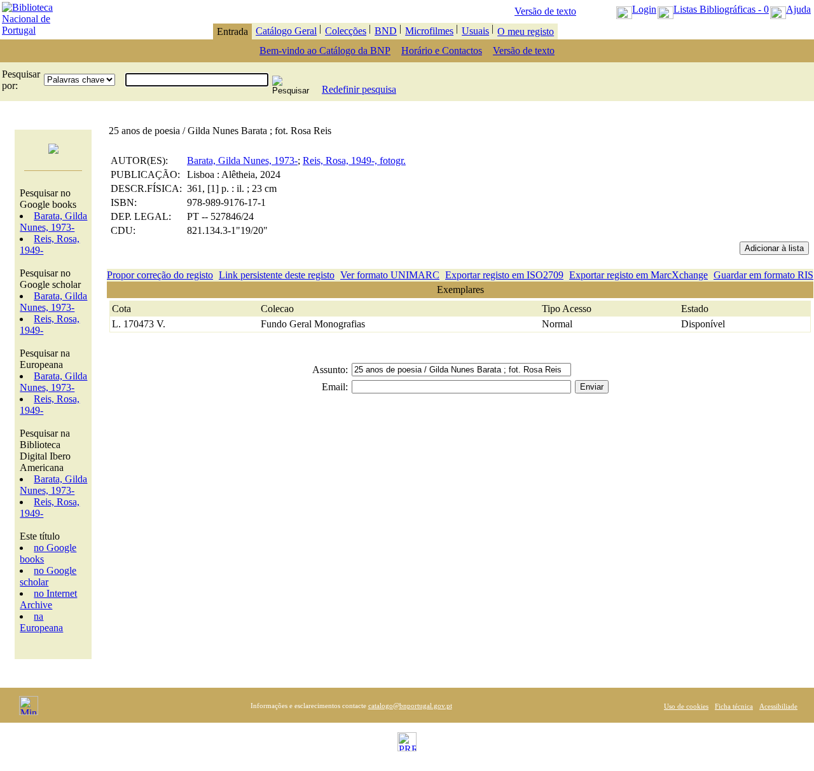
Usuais (475, 30)
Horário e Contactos (441, 50)
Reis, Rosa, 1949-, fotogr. (354, 160)
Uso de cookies (686, 706)
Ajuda (798, 9)
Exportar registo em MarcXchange (638, 275)
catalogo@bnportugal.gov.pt (410, 705)
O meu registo (525, 31)
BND (386, 30)
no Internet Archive (48, 599)
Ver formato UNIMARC (389, 275)
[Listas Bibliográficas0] (665, 9)
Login (644, 9)
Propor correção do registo (160, 275)
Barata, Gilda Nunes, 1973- (53, 221)
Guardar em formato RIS (763, 275)
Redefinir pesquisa (359, 89)
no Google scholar (48, 576)
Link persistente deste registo (277, 275)
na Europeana (41, 622)
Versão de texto (545, 11)
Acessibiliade (778, 706)
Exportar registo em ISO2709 (504, 275)
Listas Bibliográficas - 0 (721, 9)
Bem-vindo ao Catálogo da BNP (324, 50)
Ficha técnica (734, 706)
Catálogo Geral (286, 30)
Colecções (345, 30)
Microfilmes (429, 30)
